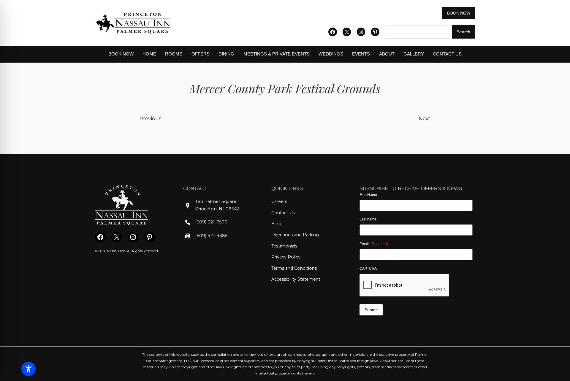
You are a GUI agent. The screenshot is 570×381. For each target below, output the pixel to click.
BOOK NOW (458, 13)
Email (374, 244)
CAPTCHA (368, 268)
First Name (368, 195)
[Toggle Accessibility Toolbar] (28, 369)
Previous (151, 118)
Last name (368, 219)
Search (463, 31)
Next (424, 118)
